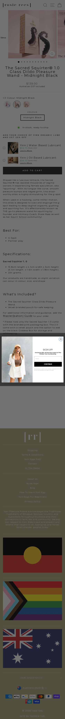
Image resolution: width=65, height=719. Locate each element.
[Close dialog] (61, 339)
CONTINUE (48, 364)
